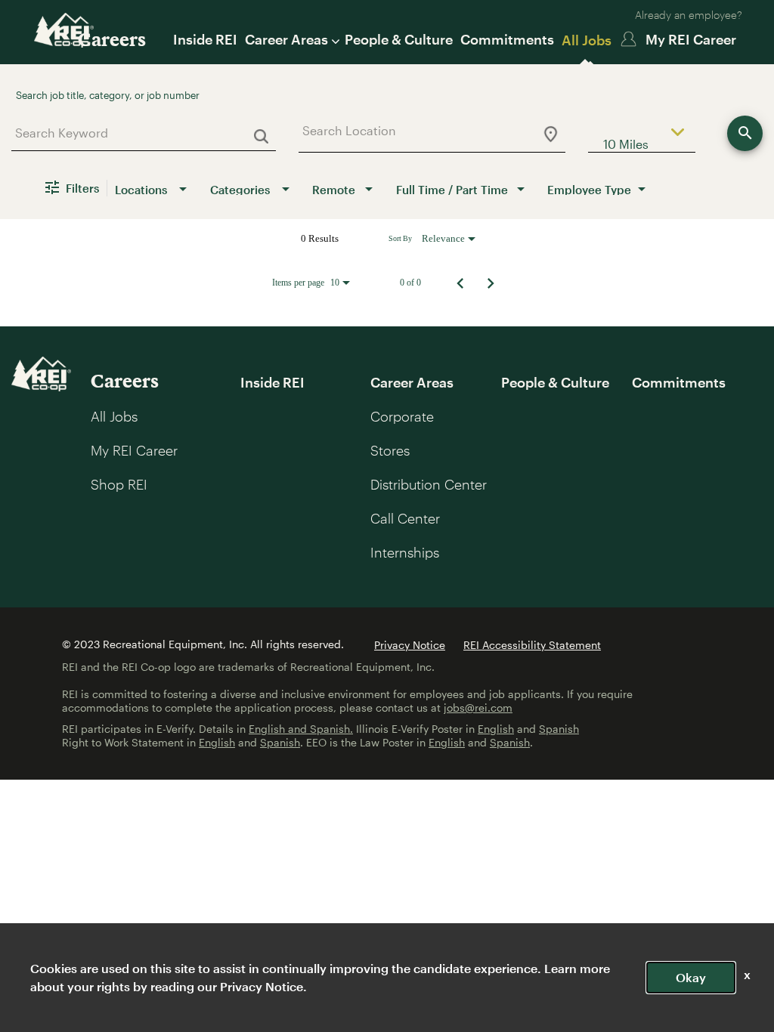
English (496, 728)
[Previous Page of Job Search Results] (460, 282)
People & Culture (399, 39)
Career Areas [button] (286, 39)
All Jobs (586, 40)
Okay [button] (691, 977)
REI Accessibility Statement (532, 644)
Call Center (405, 518)
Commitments (507, 39)
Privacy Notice (409, 644)
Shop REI (119, 484)
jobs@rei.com (478, 707)
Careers (112, 39)
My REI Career (691, 39)
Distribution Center (428, 484)
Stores (390, 450)
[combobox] (138, 132)
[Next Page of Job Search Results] (490, 282)
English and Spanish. (301, 728)
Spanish (559, 728)
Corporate (402, 416)
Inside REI (205, 39)
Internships (404, 552)
